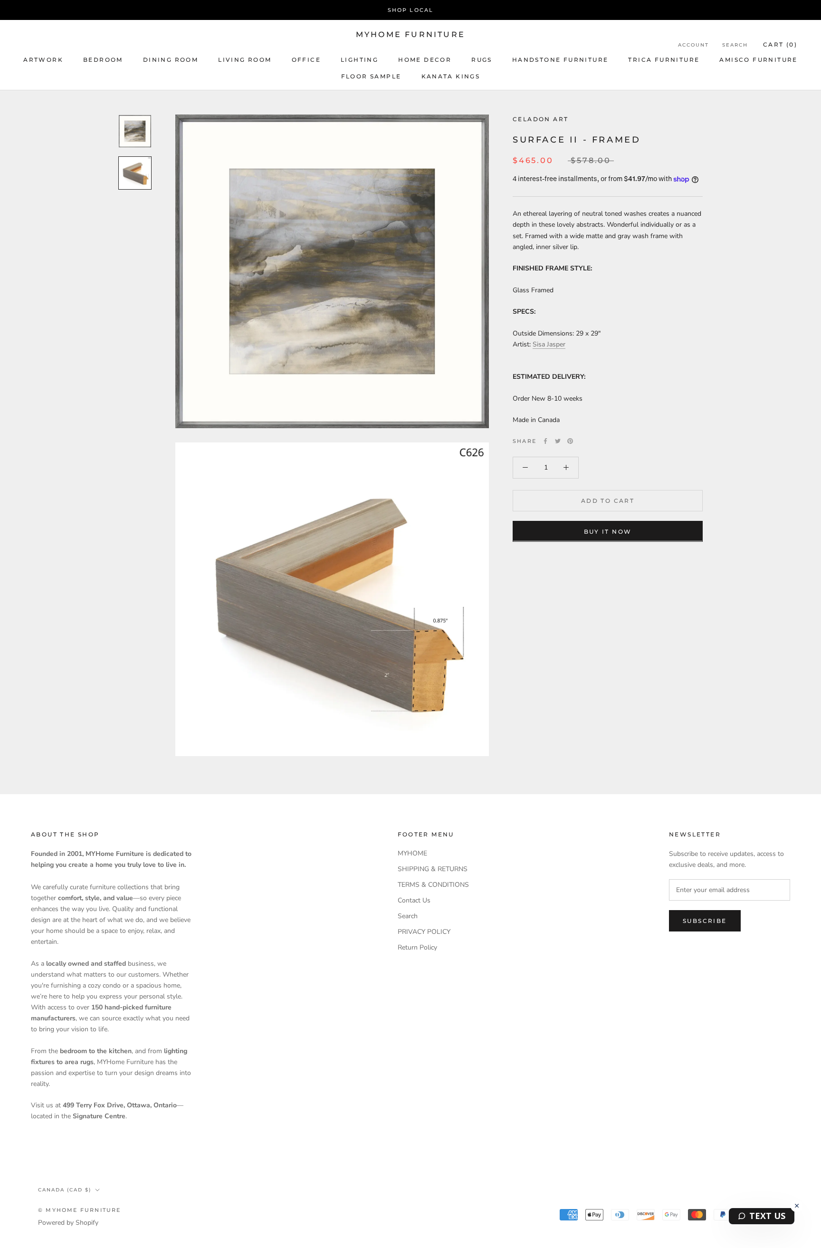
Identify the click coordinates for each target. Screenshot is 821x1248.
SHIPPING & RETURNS (433, 869)
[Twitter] (558, 441)
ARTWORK (43, 59)
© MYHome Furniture (79, 1210)
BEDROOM (103, 59)
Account (693, 45)
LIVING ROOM (244, 59)
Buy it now (608, 531)
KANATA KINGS (450, 76)
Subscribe (705, 920)
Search (735, 45)
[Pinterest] (570, 441)
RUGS (481, 59)
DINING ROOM (170, 59)
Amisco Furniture (758, 59)
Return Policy (417, 947)
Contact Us (414, 900)
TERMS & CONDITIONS (433, 884)
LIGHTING (359, 59)
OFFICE (306, 59)
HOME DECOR (424, 59)
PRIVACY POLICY (424, 931)
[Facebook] (545, 441)
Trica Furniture (663, 59)
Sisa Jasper (549, 344)
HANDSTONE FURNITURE (560, 59)
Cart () (780, 44)
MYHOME (412, 853)
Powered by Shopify (68, 1222)
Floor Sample (371, 76)
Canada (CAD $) (64, 1190)
